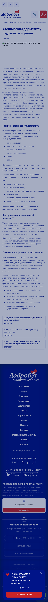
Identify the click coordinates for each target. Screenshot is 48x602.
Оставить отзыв (24, 594)
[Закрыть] (41, 573)
